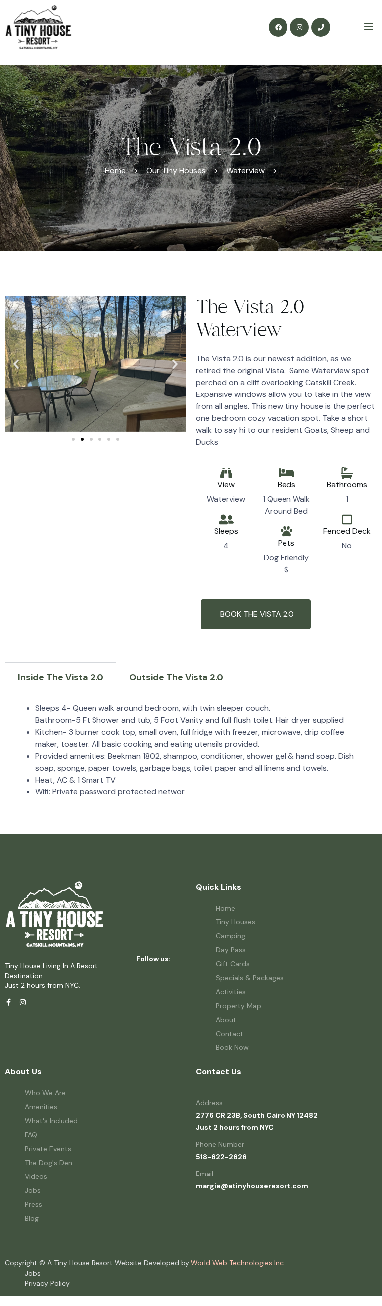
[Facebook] (278, 27)
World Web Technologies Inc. (238, 1262)
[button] (16, 364)
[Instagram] (299, 27)
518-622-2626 (221, 1156)
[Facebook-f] (8, 1002)
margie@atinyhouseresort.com (252, 1185)
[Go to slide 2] (82, 439)
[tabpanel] (191, 750)
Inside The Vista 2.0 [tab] (60, 677)
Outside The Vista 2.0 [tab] (176, 677)
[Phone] (320, 27)
